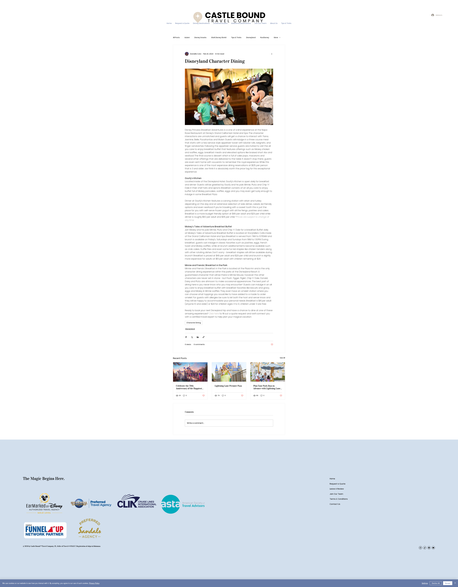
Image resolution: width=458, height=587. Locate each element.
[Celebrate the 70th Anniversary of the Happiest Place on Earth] (190, 372)
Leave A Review (337, 488)
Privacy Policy (94, 583)
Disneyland (251, 37)
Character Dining (193, 322)
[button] (201, 23)
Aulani (187, 37)
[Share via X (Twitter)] (192, 337)
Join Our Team (336, 494)
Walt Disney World (218, 37)
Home (332, 478)
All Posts (176, 37)
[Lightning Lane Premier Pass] (229, 372)
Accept (447, 583)
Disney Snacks (200, 37)
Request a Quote (337, 483)
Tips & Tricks (236, 37)
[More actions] (271, 53)
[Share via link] (203, 337)
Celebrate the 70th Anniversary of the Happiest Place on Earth (189, 387)
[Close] (455, 583)
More (276, 37)
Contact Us (335, 504)
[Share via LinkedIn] (198, 337)
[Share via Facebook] (186, 337)
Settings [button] (425, 583)
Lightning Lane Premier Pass (228, 386)
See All (282, 358)
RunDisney (264, 37)
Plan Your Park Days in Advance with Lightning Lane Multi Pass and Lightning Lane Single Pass (267, 387)
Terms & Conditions (339, 499)
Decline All (436, 583)
